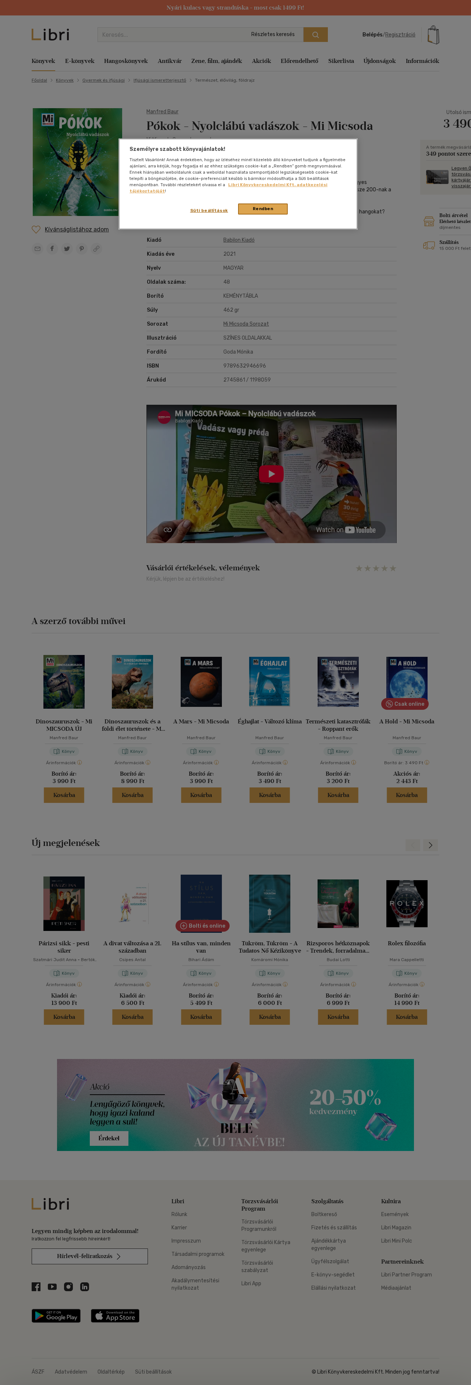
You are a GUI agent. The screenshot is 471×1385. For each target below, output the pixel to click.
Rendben (263, 208)
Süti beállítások (209, 210)
